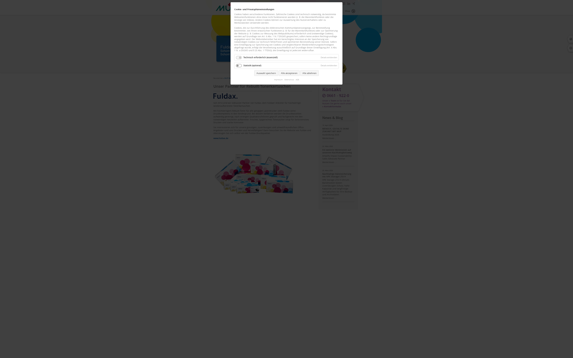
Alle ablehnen (309, 73)
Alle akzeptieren (289, 73)
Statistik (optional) (252, 65)
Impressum (278, 80)
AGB (297, 80)
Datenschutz (289, 80)
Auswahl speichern (266, 73)
